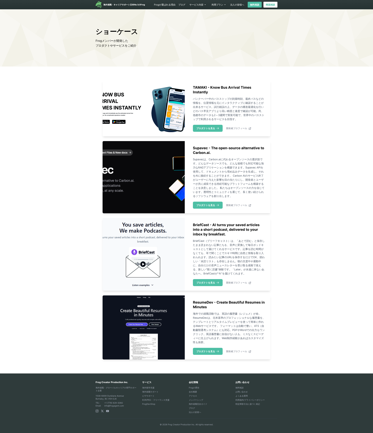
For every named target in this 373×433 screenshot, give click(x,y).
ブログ (181, 4)
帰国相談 (270, 4)
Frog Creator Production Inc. (112, 382)
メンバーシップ (196, 400)
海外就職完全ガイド (198, 404)
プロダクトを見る (205, 128)
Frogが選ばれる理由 (164, 4)
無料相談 (254, 4)
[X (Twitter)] (102, 411)
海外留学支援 (148, 387)
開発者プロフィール (237, 128)
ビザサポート (148, 396)
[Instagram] (97, 411)
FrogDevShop (148, 404)
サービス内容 (196, 4)
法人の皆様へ (237, 4)
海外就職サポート (150, 391)
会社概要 (193, 391)
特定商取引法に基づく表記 (247, 404)
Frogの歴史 (194, 387)
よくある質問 (241, 396)
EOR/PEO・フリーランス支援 (155, 400)
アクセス (193, 396)
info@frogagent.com (114, 405)
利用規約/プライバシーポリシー (250, 400)
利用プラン (217, 4)
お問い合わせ (241, 391)
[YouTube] (107, 411)
